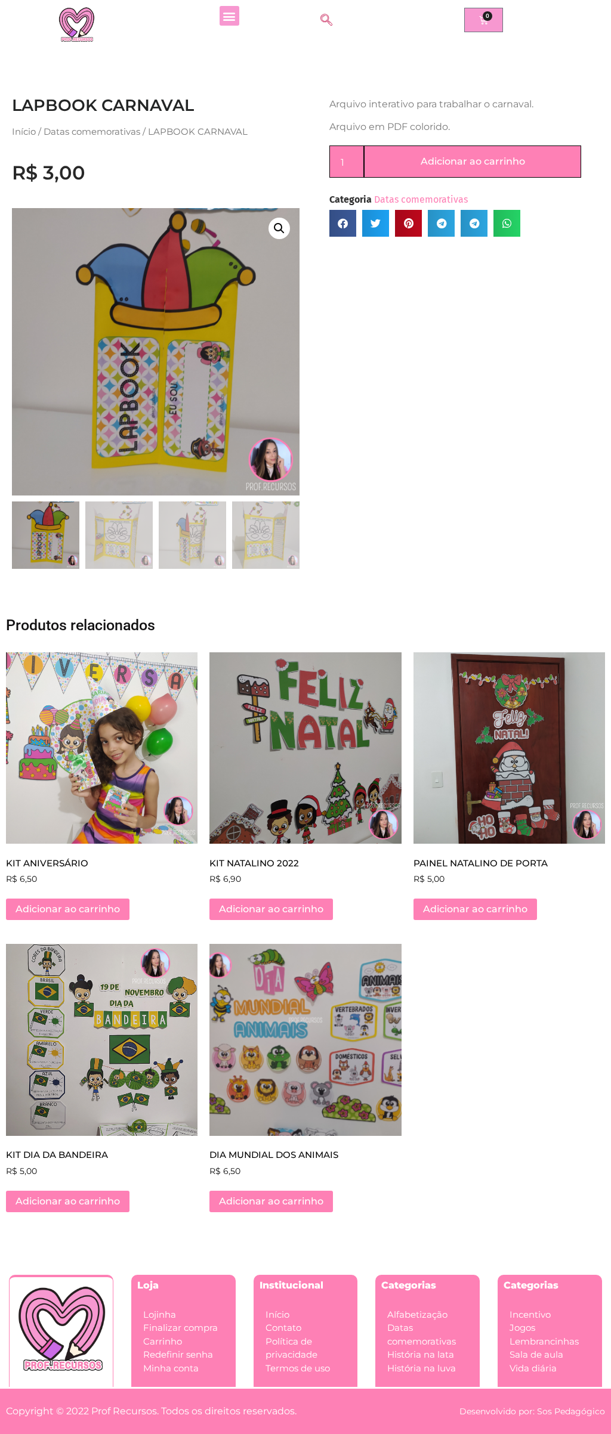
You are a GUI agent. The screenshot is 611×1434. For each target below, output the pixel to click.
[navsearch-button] (326, 21)
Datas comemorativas (92, 131)
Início (24, 131)
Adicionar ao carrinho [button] (68, 909)
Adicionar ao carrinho (473, 161)
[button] (229, 16)
